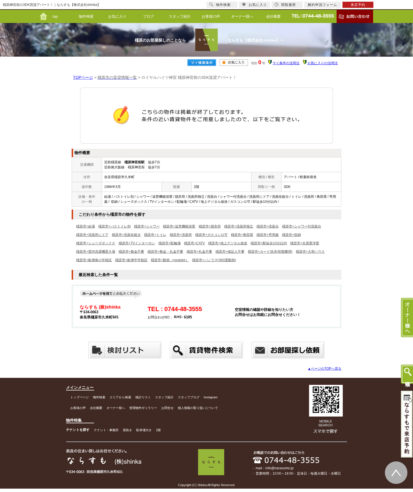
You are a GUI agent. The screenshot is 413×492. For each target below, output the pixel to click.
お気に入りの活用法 (322, 63)
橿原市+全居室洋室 (304, 243)
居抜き (127, 430)
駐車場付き (144, 430)
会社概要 (273, 16)
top (55, 16)
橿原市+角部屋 (242, 235)
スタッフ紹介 (180, 16)
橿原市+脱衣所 (210, 226)
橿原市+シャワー (147, 226)
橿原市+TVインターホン (137, 243)
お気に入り (117, 16)
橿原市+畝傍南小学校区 (94, 260)
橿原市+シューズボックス (95, 243)
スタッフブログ (188, 397)
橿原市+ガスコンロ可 (211, 235)
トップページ (79, 397)
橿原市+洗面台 (268, 226)
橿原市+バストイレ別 (114, 226)
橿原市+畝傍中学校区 (131, 260)
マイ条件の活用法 (286, 63)
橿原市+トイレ (155, 235)
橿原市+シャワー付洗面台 (301, 226)
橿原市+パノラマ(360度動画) (214, 260)
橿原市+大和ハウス (310, 252)
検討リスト (143, 397)
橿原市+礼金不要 (199, 252)
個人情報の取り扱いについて (198, 408)
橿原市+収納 (291, 235)
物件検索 (86, 16)
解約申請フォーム (322, 5)
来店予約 (358, 5)
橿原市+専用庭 (268, 235)
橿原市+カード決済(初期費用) (270, 252)
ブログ (148, 16)
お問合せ (167, 408)
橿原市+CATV (194, 243)
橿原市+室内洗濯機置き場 (95, 252)
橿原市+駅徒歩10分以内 (269, 243)
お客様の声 (211, 16)
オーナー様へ (242, 16)
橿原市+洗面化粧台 (126, 235)
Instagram (210, 397)
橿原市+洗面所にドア (92, 235)
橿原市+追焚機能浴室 (179, 226)
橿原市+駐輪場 (169, 243)
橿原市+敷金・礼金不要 (165, 252)
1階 (158, 430)
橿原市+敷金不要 (131, 252)
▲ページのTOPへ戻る (324, 369)
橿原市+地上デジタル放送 (227, 243)
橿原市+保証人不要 (229, 252)
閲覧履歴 (288, 5)
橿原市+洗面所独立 (238, 226)
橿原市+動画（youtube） (170, 260)
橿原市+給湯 (85, 226)
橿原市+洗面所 (181, 235)
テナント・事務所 (106, 430)
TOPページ (83, 77)
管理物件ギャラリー (143, 408)
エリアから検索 (120, 397)
